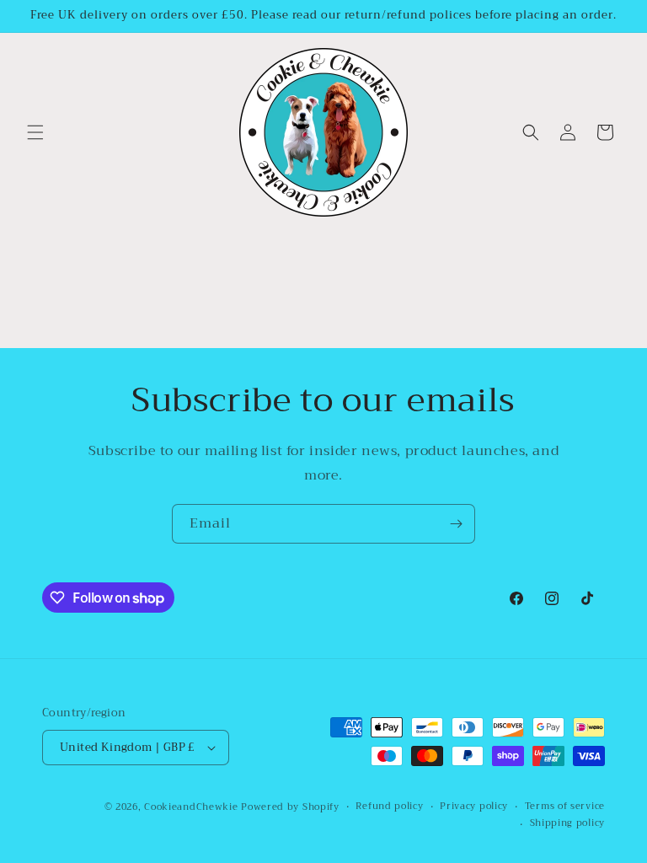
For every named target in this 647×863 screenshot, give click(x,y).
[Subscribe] (455, 524)
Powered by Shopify (290, 807)
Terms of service (565, 806)
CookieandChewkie (191, 807)
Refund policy (389, 806)
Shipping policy (568, 823)
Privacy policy (474, 806)
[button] (35, 132)
